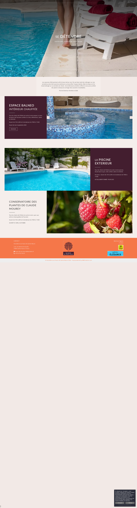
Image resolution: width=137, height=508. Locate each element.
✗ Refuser (130, 502)
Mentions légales (118, 241)
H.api (73, 260)
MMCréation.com (87, 260)
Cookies (121, 243)
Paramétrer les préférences (125, 505)
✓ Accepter (120, 502)
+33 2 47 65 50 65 (20, 253)
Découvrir (68, 73)
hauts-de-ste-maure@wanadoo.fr (24, 251)
